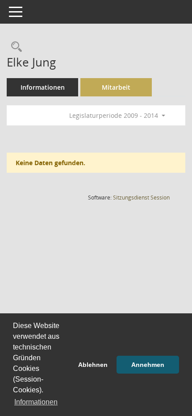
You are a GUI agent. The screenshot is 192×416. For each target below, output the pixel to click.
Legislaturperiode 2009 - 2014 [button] (114, 115)
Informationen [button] (36, 402)
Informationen (43, 87)
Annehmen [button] (147, 364)
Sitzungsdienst (141, 197)
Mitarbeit (116, 87)
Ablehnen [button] (93, 364)
